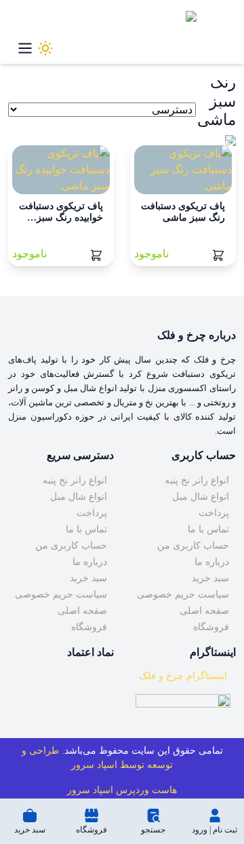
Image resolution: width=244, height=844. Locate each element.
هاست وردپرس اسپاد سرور (122, 790)
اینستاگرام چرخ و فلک (183, 676)
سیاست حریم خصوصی (183, 594)
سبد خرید (210, 578)
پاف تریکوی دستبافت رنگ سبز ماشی (183, 212)
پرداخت (214, 513)
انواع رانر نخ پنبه (197, 480)
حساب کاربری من (193, 545)
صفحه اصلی (204, 611)
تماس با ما (208, 529)
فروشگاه (211, 627)
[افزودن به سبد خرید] (218, 254)
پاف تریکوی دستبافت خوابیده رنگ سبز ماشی (61, 217)
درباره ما (212, 562)
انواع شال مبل (200, 497)
